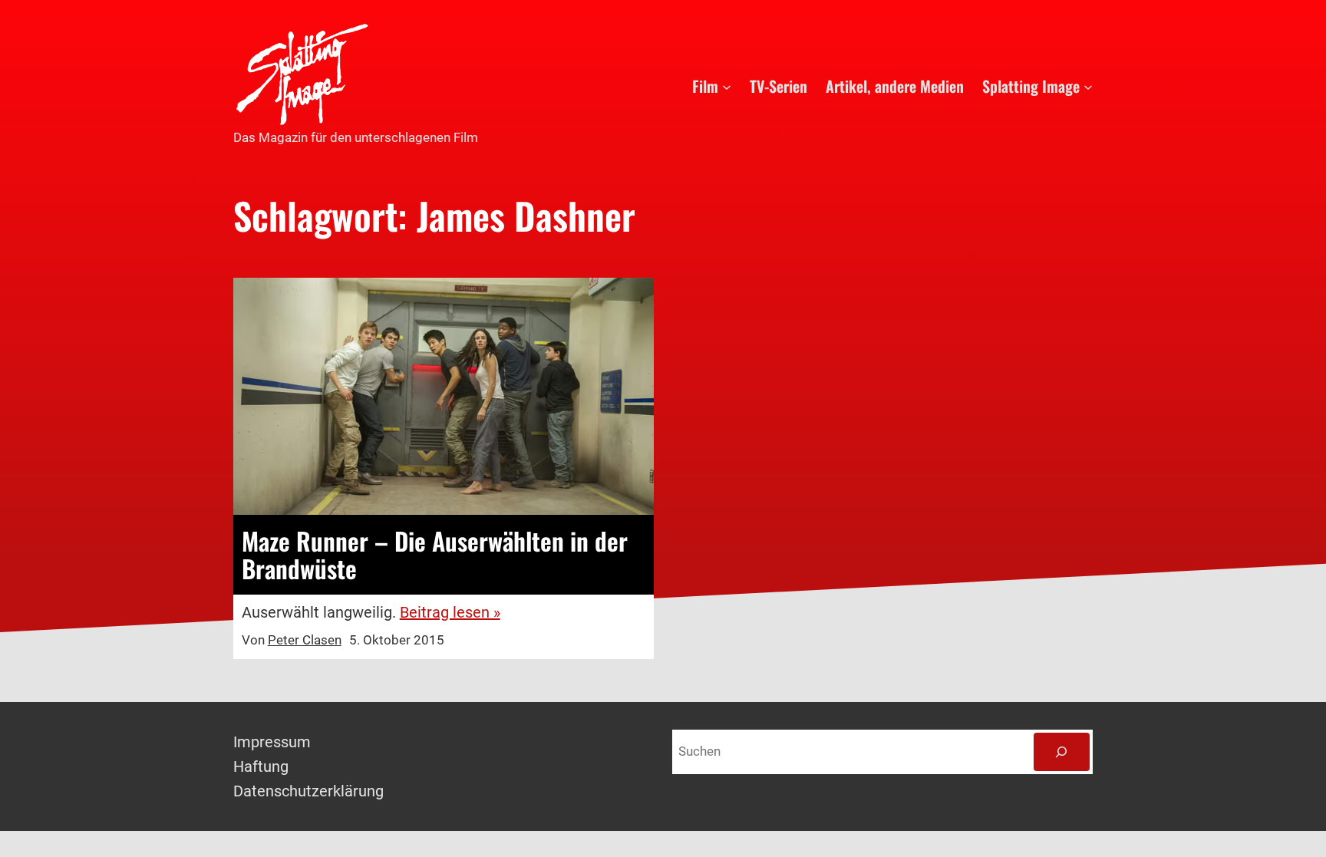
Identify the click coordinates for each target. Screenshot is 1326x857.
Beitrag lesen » (450, 612)
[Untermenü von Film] (726, 86)
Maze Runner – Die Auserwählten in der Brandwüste (435, 554)
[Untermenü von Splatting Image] (1088, 86)
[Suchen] (1062, 752)
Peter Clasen (304, 640)
